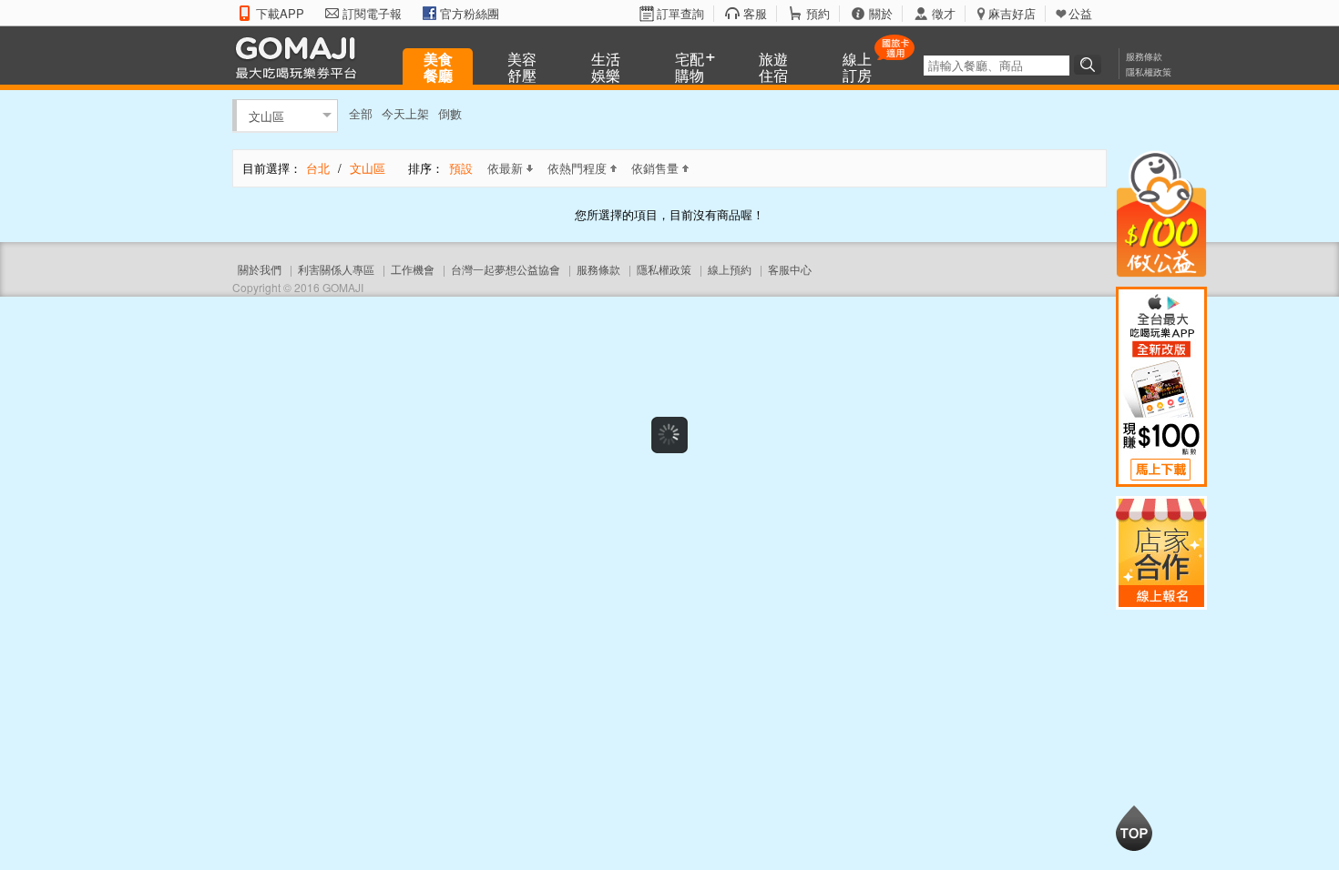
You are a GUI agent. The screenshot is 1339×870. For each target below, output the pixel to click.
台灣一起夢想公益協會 (505, 269)
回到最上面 (1134, 828)
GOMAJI (301, 56)
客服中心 (790, 269)
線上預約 (729, 269)
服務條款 (1144, 56)
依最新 (505, 168)
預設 (461, 168)
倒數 (450, 113)
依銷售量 (655, 168)
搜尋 (1090, 65)
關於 (881, 13)
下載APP (280, 13)
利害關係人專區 (336, 269)
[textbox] (996, 66)
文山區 (266, 115)
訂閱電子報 (372, 13)
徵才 (944, 13)
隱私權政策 (1148, 72)
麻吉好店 (1012, 13)
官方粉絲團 (469, 13)
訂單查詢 (680, 13)
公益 (1080, 13)
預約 (818, 13)
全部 (361, 113)
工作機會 (412, 269)
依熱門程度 (577, 168)
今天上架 (405, 113)
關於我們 (259, 269)
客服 (755, 13)
